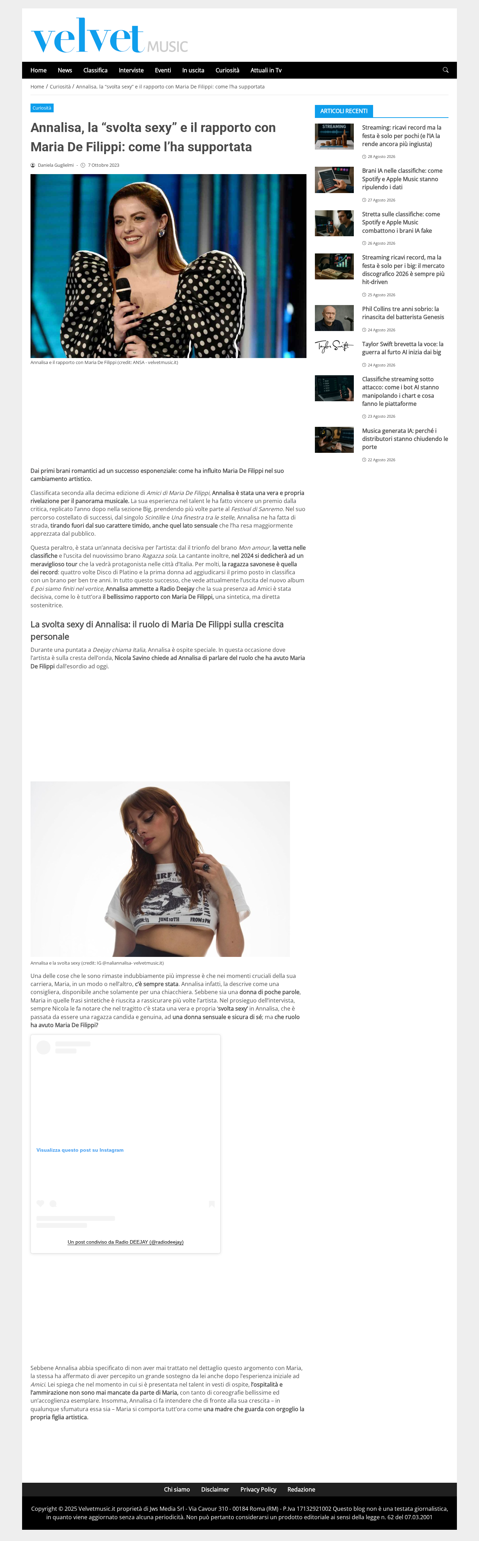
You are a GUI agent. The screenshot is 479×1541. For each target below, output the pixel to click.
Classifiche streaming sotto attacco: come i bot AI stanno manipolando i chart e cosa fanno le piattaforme (400, 391)
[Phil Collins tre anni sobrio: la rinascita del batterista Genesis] (334, 318)
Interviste (131, 70)
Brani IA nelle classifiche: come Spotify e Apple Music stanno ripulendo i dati (402, 179)
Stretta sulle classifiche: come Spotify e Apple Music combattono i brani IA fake (401, 222)
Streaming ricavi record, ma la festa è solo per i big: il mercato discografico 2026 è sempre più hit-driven (403, 269)
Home (39, 70)
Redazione (301, 1489)
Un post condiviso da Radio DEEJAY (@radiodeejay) (126, 1242)
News (65, 70)
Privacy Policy (258, 1489)
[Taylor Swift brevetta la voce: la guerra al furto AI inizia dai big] (334, 346)
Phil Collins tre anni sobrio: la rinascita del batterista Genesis (403, 313)
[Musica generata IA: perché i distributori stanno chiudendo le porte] (334, 439)
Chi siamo (177, 1489)
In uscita (193, 70)
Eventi (163, 70)
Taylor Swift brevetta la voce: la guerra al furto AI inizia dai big (403, 348)
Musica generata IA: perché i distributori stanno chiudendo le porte (405, 438)
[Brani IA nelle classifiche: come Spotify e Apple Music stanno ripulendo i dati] (334, 180)
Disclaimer (215, 1489)
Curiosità (228, 70)
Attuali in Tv (266, 70)
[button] (445, 70)
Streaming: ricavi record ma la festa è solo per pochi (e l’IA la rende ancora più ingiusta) (401, 136)
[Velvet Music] (109, 34)
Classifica (95, 70)
